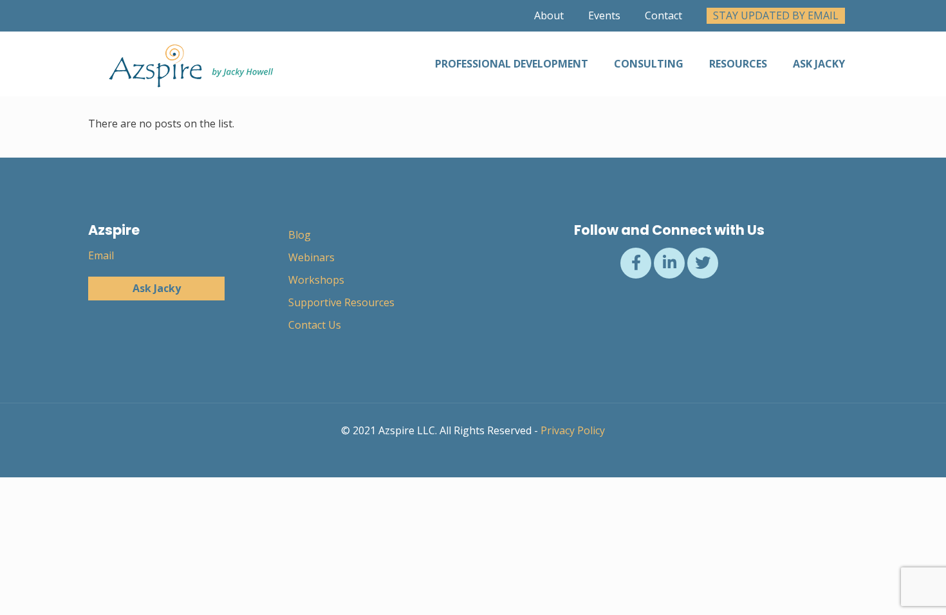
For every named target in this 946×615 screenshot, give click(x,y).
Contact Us (314, 325)
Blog (299, 235)
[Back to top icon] (884, 588)
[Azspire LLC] (188, 64)
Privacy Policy (573, 430)
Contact (663, 15)
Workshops (316, 280)
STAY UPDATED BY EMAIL (776, 16)
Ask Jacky (157, 288)
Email (101, 255)
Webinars (311, 257)
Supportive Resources (341, 302)
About (549, 15)
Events (604, 15)
